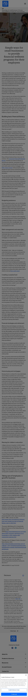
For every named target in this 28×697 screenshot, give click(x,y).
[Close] (26, 675)
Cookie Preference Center (13, 690)
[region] (14, 685)
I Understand (14, 694)
